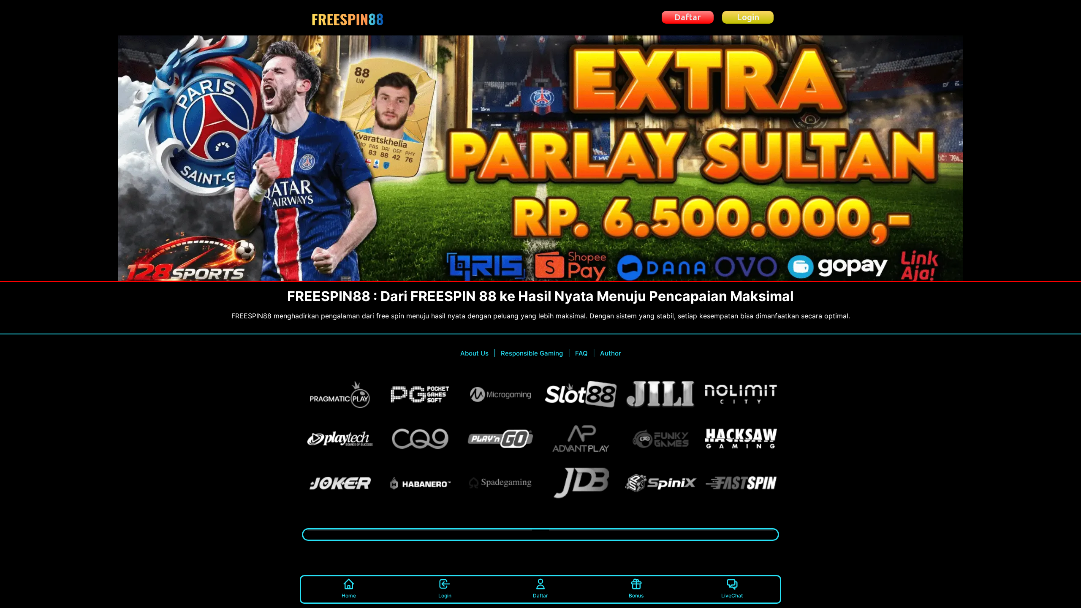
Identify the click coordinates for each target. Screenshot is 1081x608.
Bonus (636, 595)
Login (444, 595)
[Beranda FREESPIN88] (348, 17)
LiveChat (732, 595)
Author (610, 353)
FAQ (581, 353)
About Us (474, 353)
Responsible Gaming (532, 353)
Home (349, 595)
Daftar (540, 595)
